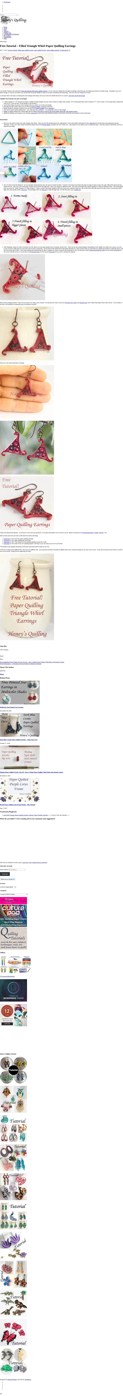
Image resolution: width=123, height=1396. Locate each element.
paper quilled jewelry (40, 50)
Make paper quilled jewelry (25, 50)
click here (34, 113)
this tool (44, 190)
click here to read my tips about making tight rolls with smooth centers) (57, 111)
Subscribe (5, 874)
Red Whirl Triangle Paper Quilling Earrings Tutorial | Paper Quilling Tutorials (26, 815)
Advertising (7, 2)
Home (5, 27)
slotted (5, 111)
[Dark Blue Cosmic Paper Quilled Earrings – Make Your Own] (20, 736)
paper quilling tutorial (53, 50)
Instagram (90, 532)
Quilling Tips (7, 33)
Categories (3, 894)
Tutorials (6, 31)
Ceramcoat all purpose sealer (97, 250)
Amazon (51, 108)
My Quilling (7, 35)
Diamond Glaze (35, 252)
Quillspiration (7, 37)
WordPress (28, 1379)
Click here (6, 539)
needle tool (77, 190)
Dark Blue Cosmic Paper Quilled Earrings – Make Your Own (18, 740)
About (5, 28)
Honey (2, 674)
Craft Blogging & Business (11, 34)
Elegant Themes (12, 1379)
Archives (2, 887)
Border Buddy (46, 124)
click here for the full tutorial (77, 95)
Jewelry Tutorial (12, 50)
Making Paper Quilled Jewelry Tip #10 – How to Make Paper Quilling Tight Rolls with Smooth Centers (31, 772)
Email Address (4, 869)
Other (5, 38)
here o (44, 106)
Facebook (85, 532)
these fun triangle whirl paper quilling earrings (34, 91)
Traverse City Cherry (71, 302)
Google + (101, 532)
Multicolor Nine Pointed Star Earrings (11, 707)
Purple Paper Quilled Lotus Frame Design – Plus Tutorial (17, 804)
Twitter (96, 532)
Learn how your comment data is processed (34, 862)
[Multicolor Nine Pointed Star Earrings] (20, 704)
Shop (5, 30)
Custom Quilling (35, 106)
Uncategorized (64, 50)
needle (11, 111)
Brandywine (83, 302)
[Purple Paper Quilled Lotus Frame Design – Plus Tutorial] (20, 801)
